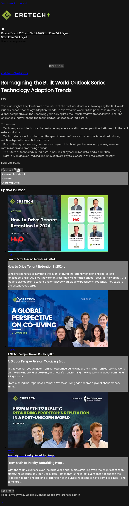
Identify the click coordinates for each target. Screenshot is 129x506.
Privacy (21, 495)
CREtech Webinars (14, 73)
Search (14, 33)
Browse (5, 33)
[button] (3, 29)
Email (20, 170)
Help (4, 495)
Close (53, 66)
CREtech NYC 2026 (30, 33)
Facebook (7, 170)
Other (20, 190)
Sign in (65, 33)
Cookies (31, 495)
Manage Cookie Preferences (54, 495)
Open (60, 66)
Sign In (24, 37)
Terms (12, 495)
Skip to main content (14, 3)
